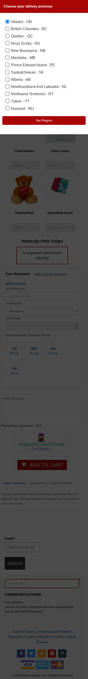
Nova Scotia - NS (25, 43)
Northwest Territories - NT (32, 94)
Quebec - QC (21, 36)
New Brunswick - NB (28, 50)
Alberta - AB (20, 79)
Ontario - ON (21, 22)
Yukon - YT (20, 101)
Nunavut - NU (22, 108)
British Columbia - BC (28, 29)
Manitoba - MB (22, 57)
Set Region (44, 120)
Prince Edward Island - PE (32, 65)
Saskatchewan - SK (27, 72)
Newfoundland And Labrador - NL (38, 86)
